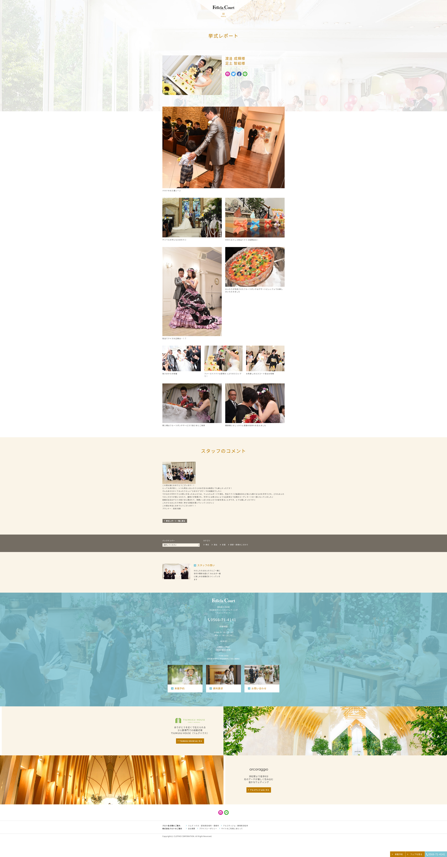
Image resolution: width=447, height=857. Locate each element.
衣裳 (224, 544)
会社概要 (191, 828)
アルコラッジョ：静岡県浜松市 (235, 826)
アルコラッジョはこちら (259, 790)
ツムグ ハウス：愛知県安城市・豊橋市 (203, 826)
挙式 (207, 544)
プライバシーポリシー (208, 828)
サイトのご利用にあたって (232, 828)
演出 (215, 544)
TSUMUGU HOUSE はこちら (190, 741)
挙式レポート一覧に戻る (175, 521)
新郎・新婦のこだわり (239, 544)
